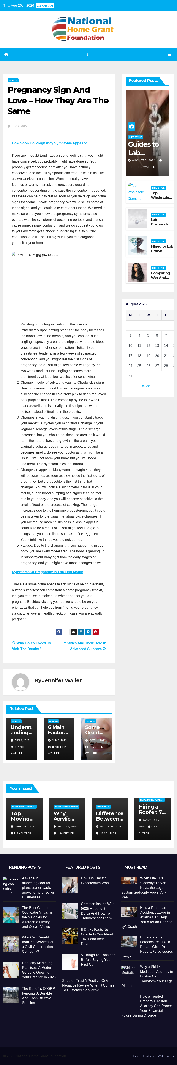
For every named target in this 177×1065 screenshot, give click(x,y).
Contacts (148, 1056)
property (103, 806)
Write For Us (166, 1056)
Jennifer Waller (61, 680)
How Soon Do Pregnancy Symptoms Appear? (49, 143)
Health (13, 80)
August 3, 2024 (144, 160)
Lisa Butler (22, 833)
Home (135, 1056)
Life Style (135, 137)
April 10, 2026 (67, 826)
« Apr (146, 386)
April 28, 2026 (24, 826)
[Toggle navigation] (169, 54)
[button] (86, 54)
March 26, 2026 (110, 826)
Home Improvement (23, 806)
